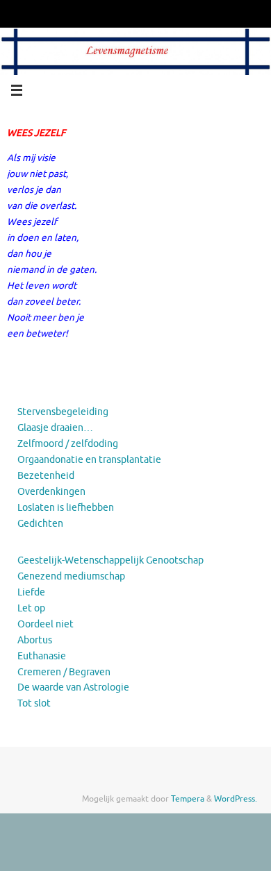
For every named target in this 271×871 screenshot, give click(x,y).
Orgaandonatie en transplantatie (89, 460)
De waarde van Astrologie (73, 687)
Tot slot (34, 703)
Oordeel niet (45, 624)
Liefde (31, 592)
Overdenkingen (51, 492)
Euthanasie (41, 656)
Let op (31, 608)
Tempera (187, 798)
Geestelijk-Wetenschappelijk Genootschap (110, 560)
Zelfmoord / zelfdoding (67, 444)
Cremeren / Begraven (63, 672)
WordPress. (235, 798)
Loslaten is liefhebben (65, 508)
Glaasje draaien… (55, 428)
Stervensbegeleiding (62, 412)
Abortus (34, 640)
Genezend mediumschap (71, 576)
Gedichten (40, 524)
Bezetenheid (45, 476)
